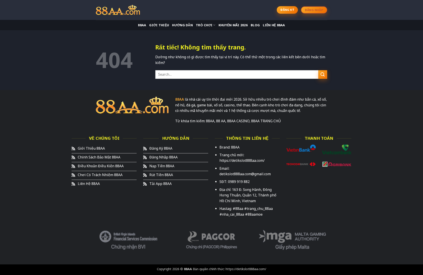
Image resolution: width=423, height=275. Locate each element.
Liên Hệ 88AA (274, 25)
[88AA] (118, 10)
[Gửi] (322, 74)
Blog (255, 25)
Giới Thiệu (159, 25)
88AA (142, 25)
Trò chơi (204, 25)
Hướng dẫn (182, 25)
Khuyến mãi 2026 (233, 25)
